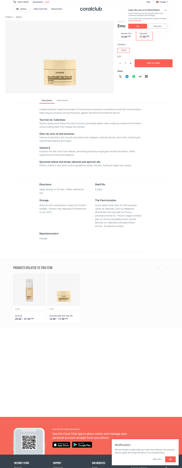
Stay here (158, 26)
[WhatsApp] (133, 76)
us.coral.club (135, 21)
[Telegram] (127, 76)
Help (148, 2)
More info (157, 459)
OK (170, 459)
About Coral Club (40, 9)
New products (38, 2)
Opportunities (56, 9)
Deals (47, 2)
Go (138, 26)
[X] (120, 76)
